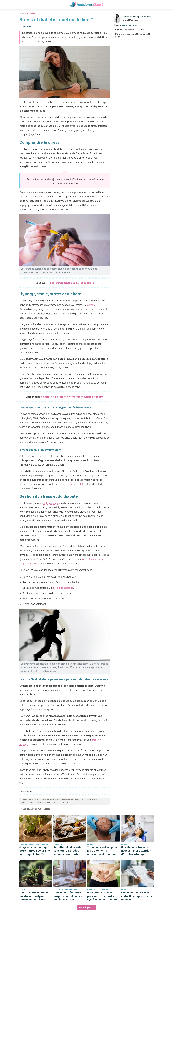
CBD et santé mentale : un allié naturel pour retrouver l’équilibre (34, 896)
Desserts (57, 844)
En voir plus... (86, 907)
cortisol (91, 304)
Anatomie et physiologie (99, 890)
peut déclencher (51, 503)
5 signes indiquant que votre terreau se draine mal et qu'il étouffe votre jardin (34, 850)
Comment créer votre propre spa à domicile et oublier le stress (69, 896)
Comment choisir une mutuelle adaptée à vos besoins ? (136, 896)
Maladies (31, 13)
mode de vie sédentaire (72, 484)
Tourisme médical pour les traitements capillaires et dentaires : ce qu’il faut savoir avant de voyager (103, 850)
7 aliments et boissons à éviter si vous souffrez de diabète (72, 396)
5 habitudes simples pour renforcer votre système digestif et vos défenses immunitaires (102, 896)
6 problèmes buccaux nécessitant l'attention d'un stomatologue (136, 850)
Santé (21, 13)
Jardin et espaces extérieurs (33, 844)
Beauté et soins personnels (67, 890)
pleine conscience (63, 587)
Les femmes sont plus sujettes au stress (72, 282)
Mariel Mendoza (130, 20)
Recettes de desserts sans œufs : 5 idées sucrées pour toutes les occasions (69, 850)
